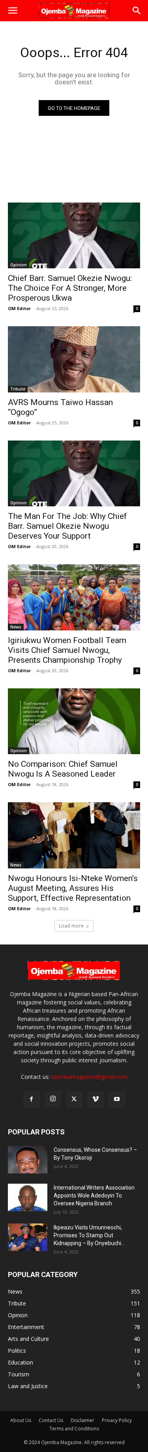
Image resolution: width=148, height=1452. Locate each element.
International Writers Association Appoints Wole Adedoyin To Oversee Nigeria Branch (94, 1195)
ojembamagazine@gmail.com (89, 1076)
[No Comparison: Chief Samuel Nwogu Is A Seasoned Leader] (74, 721)
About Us (20, 1420)
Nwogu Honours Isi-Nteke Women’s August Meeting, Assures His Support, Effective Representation (73, 888)
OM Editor (19, 308)
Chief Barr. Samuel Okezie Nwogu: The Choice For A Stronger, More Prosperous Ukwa (70, 288)
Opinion (18, 265)
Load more (71, 925)
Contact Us (51, 1420)
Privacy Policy (117, 1420)
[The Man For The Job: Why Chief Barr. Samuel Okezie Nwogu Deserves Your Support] (74, 474)
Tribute (17, 389)
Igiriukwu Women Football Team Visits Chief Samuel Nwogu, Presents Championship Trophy (67, 650)
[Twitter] (74, 1099)
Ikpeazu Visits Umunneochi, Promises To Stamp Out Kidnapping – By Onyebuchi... (89, 1235)
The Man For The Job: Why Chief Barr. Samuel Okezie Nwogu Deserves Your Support (67, 526)
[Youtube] (117, 1099)
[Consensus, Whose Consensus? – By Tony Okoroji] (27, 1159)
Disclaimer (82, 1420)
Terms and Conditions (74, 1428)
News (15, 627)
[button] (12, 10)
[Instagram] (53, 1099)
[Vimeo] (95, 1099)
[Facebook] (31, 1099)
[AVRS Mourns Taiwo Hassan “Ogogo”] (74, 359)
